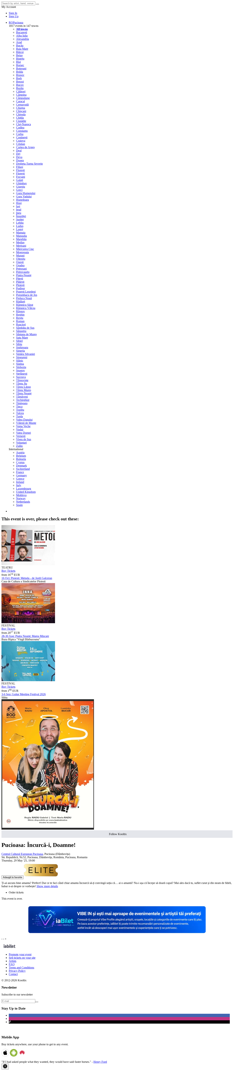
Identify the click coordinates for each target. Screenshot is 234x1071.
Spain (19, 505)
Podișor (20, 288)
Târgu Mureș (23, 390)
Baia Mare (22, 48)
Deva (19, 157)
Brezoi (20, 81)
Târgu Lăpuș (23, 386)
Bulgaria (21, 459)
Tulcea (20, 413)
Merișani (21, 245)
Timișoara (21, 403)
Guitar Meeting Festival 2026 (23, 694)
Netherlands (23, 501)
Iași (18, 206)
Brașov (20, 75)
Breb (19, 78)
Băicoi (20, 52)
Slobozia (21, 367)
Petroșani (21, 268)
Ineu (18, 212)
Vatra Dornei (23, 432)
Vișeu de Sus (23, 439)
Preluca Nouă (24, 298)
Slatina (20, 363)
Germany (21, 475)
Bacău (19, 45)
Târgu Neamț (23, 393)
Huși (19, 203)
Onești (20, 262)
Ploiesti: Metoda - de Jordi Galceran (26, 578)
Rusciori (21, 324)
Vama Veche (23, 426)
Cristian (20, 143)
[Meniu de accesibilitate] (5, 1067)
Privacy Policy (17, 970)
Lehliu (20, 222)
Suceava (21, 377)
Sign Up (13, 16)
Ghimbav (21, 183)
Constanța (22, 130)
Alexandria (22, 38)
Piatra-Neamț (23, 275)
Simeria (20, 350)
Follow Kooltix (118, 834)
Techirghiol (22, 399)
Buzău (20, 88)
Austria (20, 452)
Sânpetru (21, 331)
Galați (19, 180)
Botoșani (21, 68)
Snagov (20, 370)
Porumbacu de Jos (26, 294)
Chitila (20, 117)
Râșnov (20, 311)
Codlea (20, 127)
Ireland (20, 482)
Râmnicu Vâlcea (25, 308)
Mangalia (21, 235)
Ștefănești (21, 373)
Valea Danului (24, 419)
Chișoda (21, 114)
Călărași (20, 91)
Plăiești (20, 281)
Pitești (19, 278)
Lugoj (19, 229)
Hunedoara (22, 199)
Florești (20, 170)
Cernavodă (22, 104)
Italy (18, 485)
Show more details (47, 886)
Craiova (20, 140)
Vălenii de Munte (26, 422)
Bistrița (20, 58)
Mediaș (20, 242)
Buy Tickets (8, 570)
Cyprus (20, 462)
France (20, 472)
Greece (20, 478)
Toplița (20, 409)
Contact (13, 974)
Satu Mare (22, 337)
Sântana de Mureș (26, 334)
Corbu (19, 134)
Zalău (19, 445)
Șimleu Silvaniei (25, 354)
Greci (19, 189)
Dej (18, 153)
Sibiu (19, 344)
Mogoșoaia (22, 252)
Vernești (20, 436)
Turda (19, 416)
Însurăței (21, 216)
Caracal (20, 101)
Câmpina (21, 94)
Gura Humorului (25, 193)
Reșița (19, 317)
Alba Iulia (22, 35)
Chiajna (20, 107)
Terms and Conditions (21, 967)
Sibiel (19, 340)
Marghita (21, 239)
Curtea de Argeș (25, 147)
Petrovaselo (22, 271)
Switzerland (23, 468)
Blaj (18, 61)
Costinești (21, 137)
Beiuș (19, 55)
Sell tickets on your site (22, 957)
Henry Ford (100, 1061)
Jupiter (20, 219)
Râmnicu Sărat (24, 304)
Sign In (13, 13)
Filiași (19, 166)
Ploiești (20, 285)
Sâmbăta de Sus (25, 327)
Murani (20, 255)
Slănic (19, 360)
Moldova (21, 495)
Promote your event (20, 954)
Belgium (21, 455)
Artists (12, 961)
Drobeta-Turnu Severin (29, 163)
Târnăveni (22, 396)
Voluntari (21, 442)
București (21, 32)
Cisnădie (21, 121)
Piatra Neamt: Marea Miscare (25, 636)
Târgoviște (22, 380)
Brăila (19, 71)
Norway (21, 498)
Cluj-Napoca (23, 124)
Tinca (19, 406)
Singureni (21, 357)
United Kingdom (26, 491)
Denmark (21, 465)
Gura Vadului (24, 196)
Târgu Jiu (21, 383)
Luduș (19, 226)
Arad (19, 42)
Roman (20, 321)
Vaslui (19, 429)
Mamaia (20, 232)
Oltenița (20, 258)
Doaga (20, 160)
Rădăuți (20, 301)
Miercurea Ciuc (25, 249)
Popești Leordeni (26, 291)
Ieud (18, 209)
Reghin (20, 314)
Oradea (20, 265)
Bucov (20, 84)
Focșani (20, 176)
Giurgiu (20, 186)
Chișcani (21, 111)
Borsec (20, 65)
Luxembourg (23, 488)
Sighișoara (22, 347)
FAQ (12, 964)
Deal (19, 150)
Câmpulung (23, 98)
